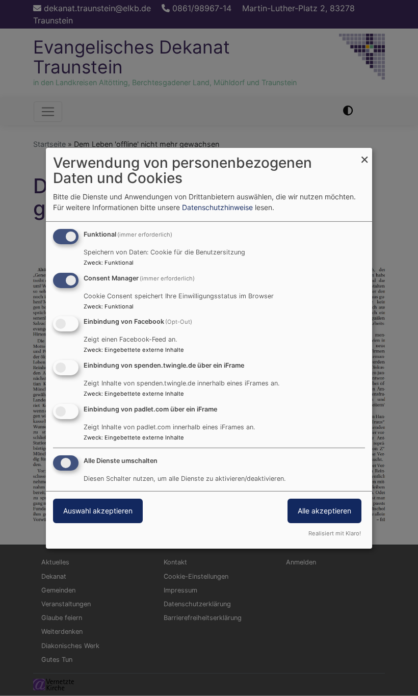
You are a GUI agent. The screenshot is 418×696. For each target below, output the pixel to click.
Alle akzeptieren (324, 510)
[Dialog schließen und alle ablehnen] (364, 153)
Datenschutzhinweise (217, 207)
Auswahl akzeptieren (98, 510)
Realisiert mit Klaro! (334, 533)
